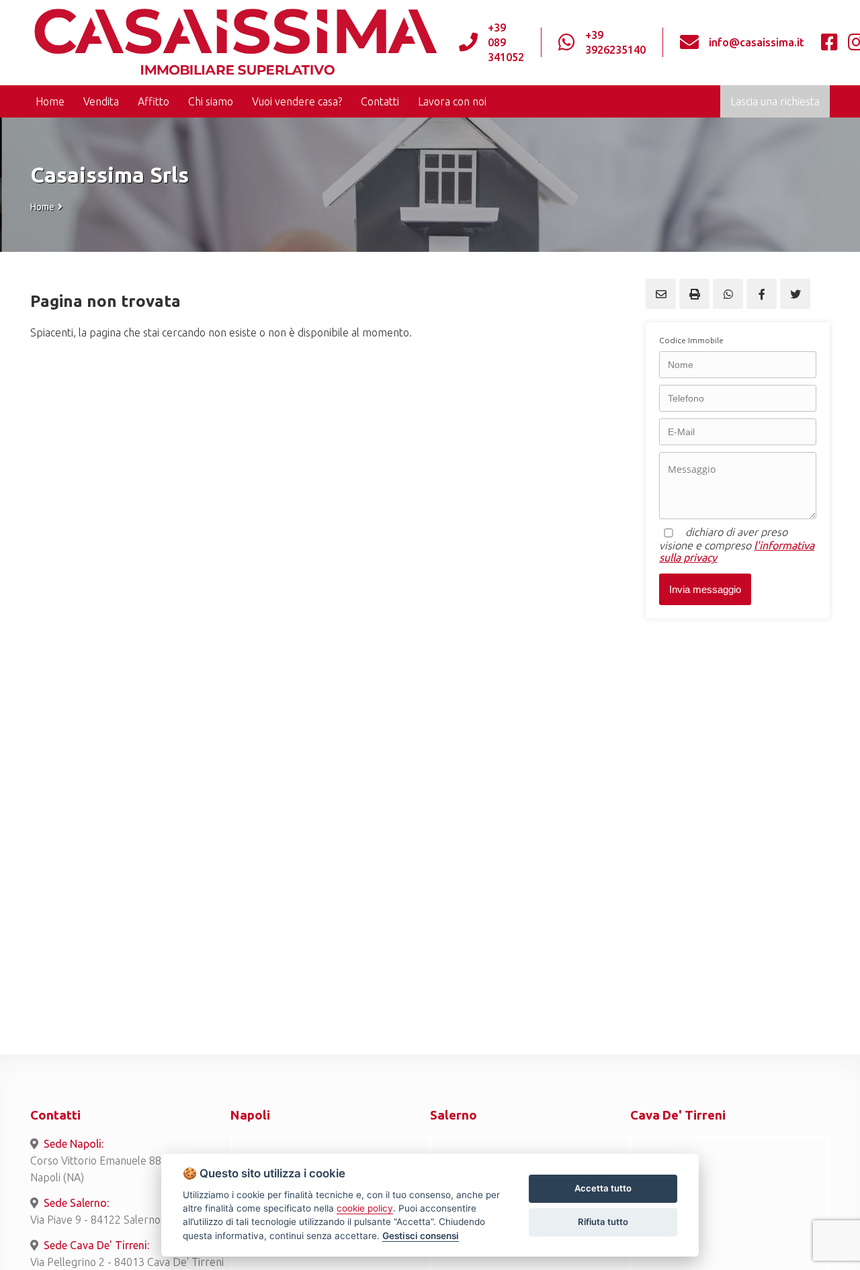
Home (42, 206)
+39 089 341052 (506, 42)
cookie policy (365, 1208)
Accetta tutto (603, 1188)
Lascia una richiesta (775, 101)
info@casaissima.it (756, 42)
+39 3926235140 (615, 42)
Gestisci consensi (420, 1235)
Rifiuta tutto (603, 1221)
